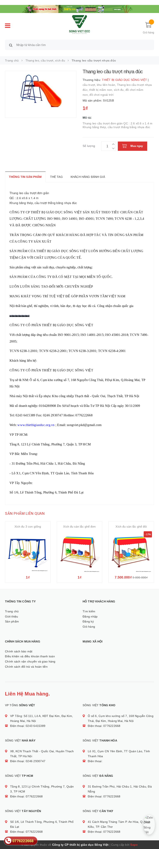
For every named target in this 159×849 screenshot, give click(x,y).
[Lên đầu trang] (152, 836)
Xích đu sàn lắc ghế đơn (79, 526)
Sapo (134, 844)
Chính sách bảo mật (19, 651)
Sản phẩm (12, 621)
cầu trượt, (90, 84)
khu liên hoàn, (107, 84)
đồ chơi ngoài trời (101, 94)
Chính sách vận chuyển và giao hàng (30, 661)
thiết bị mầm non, (101, 89)
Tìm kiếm (89, 611)
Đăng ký (88, 621)
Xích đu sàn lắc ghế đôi (131, 526)
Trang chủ (12, 611)
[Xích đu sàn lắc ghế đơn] (79, 552)
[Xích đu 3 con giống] (27, 552)
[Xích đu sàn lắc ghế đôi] (131, 552)
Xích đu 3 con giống (27, 526)
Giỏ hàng (89, 626)
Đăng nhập (90, 616)
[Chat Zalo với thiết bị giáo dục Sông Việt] (149, 824)
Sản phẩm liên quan (25, 513)
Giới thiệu (11, 616)
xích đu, (119, 89)
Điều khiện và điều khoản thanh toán (30, 656)
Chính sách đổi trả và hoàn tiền (26, 666)
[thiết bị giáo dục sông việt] (79, 8)
